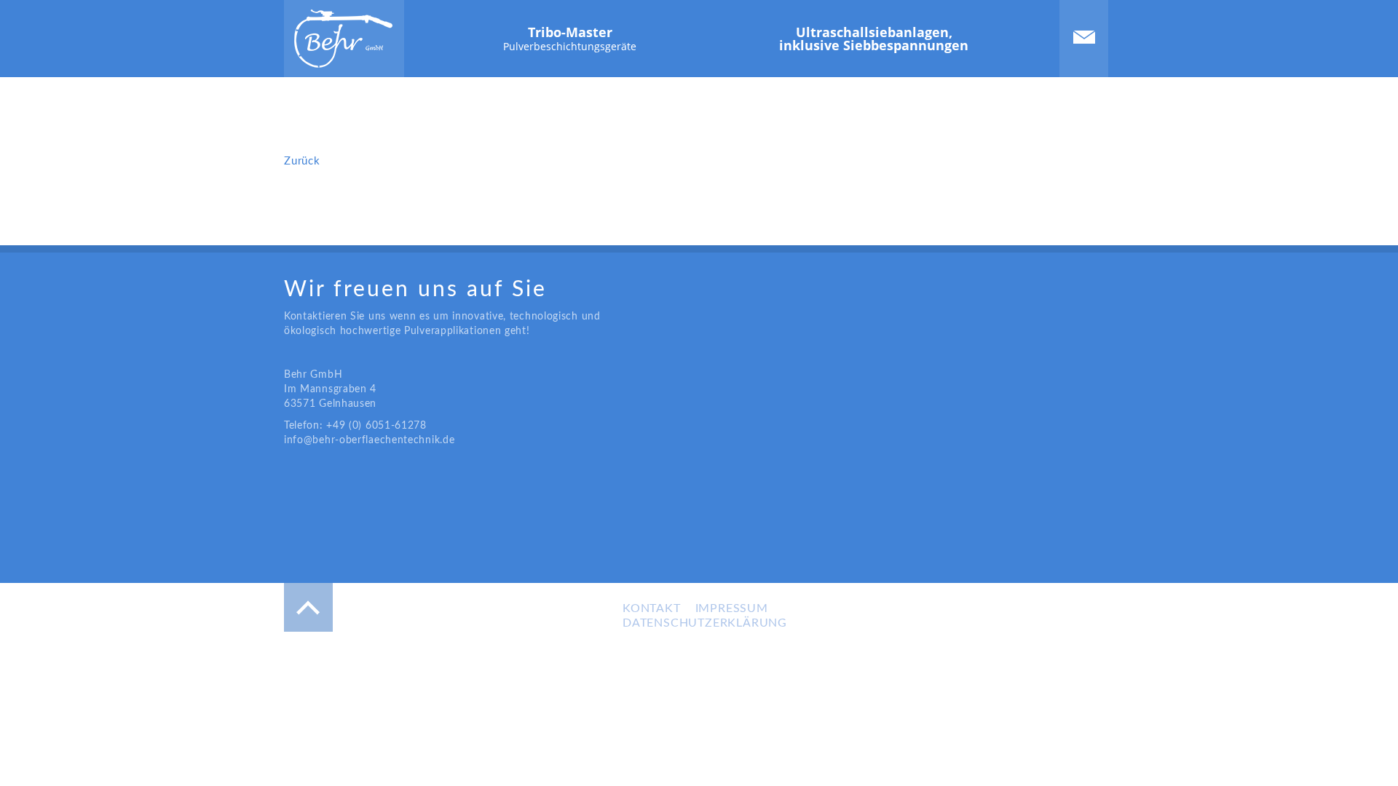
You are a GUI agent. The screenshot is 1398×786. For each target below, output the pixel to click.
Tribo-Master (569, 38)
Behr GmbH (343, 38)
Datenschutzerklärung (705, 623)
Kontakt (1084, 37)
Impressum (731, 608)
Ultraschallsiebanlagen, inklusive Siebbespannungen (873, 38)
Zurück (302, 161)
